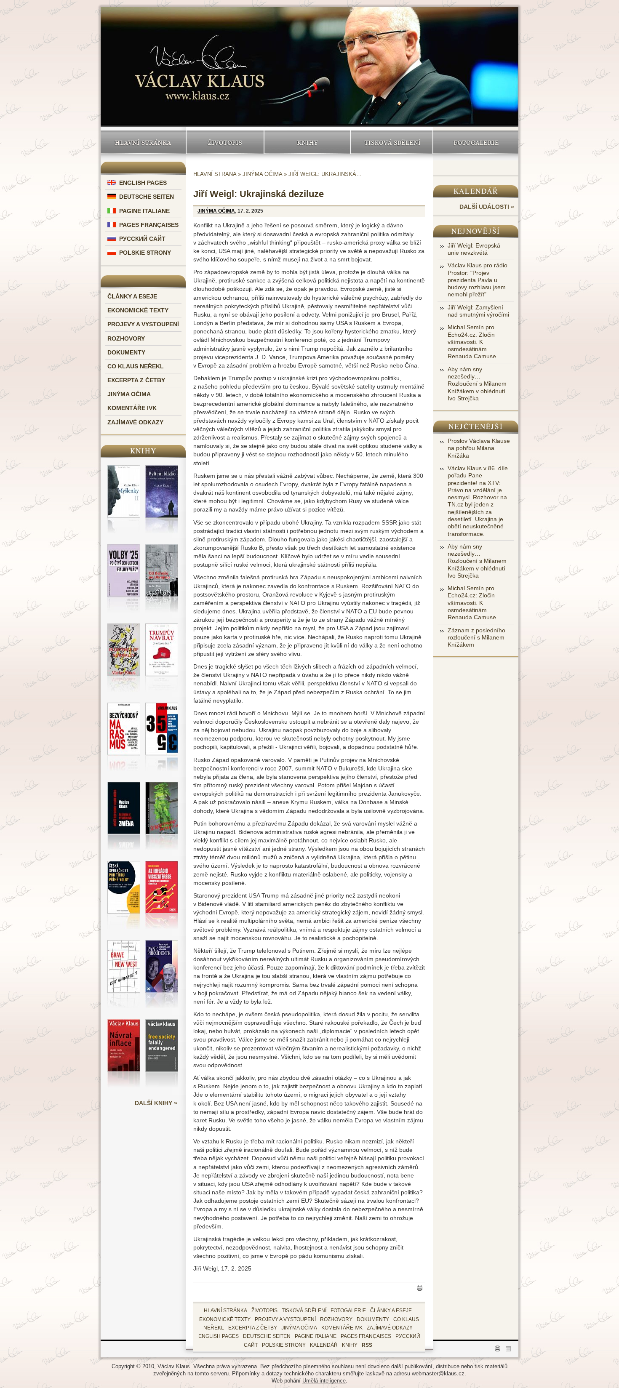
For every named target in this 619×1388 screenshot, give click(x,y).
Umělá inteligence (324, 1380)
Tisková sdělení (391, 142)
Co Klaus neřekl (135, 366)
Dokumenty (126, 352)
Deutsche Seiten (146, 196)
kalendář (324, 1345)
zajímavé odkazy (390, 1327)
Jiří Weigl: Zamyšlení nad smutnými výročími (478, 311)
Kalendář (476, 191)
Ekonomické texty (137, 310)
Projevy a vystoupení (143, 324)
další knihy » (156, 1103)
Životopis (225, 142)
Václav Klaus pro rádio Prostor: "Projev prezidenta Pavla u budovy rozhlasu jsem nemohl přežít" (477, 280)
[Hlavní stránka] (199, 59)
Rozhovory (126, 338)
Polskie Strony (145, 252)
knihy (350, 1345)
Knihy (307, 142)
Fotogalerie (476, 142)
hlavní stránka (225, 1310)
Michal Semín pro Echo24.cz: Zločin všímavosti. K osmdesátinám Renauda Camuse (472, 342)
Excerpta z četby (136, 380)
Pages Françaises (149, 224)
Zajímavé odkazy (135, 422)
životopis (264, 1310)
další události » (486, 206)
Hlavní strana (214, 174)
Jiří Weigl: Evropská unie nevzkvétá (474, 249)
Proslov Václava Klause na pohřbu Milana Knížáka (479, 448)
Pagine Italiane (144, 211)
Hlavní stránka (143, 142)
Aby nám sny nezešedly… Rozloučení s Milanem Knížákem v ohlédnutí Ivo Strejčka (477, 384)
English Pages (143, 182)
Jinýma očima (129, 394)
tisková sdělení (304, 1310)
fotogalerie (348, 1310)
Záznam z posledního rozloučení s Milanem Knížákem (476, 637)
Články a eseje (132, 296)
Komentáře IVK (132, 408)
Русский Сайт (142, 238)
